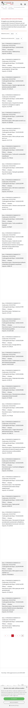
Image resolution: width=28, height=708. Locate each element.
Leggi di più (15, 695)
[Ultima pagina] (22, 635)
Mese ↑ (4, 49)
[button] (14, 705)
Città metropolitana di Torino (19, 7)
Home (2, 7)
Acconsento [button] (14, 698)
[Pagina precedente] (5, 635)
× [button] (26, 687)
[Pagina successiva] (20, 635)
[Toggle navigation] (21, 4)
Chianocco (5, 8)
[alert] (14, 697)
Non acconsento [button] (14, 702)
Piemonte (10, 7)
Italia (6, 7)
